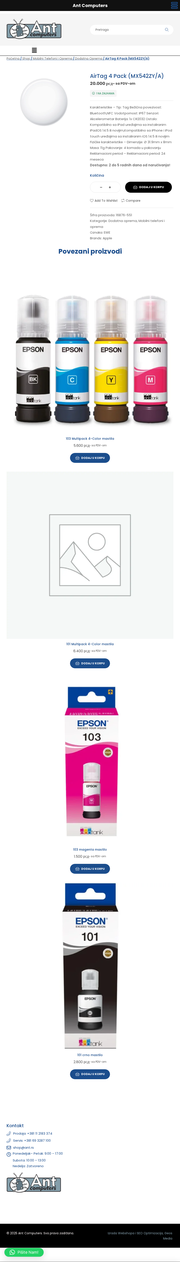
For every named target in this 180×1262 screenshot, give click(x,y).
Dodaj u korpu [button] (93, 458)
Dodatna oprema (88, 58)
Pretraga (166, 30)
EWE (107, 232)
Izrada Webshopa (121, 1233)
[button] (34, 50)
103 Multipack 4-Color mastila (90, 438)
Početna (13, 58)
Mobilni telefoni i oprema (52, 58)
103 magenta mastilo (90, 849)
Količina (97, 175)
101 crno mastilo (90, 1055)
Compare (133, 200)
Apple (107, 238)
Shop (26, 58)
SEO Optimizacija (150, 1233)
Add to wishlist (106, 200)
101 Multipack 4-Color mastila (90, 644)
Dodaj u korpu (151, 187)
